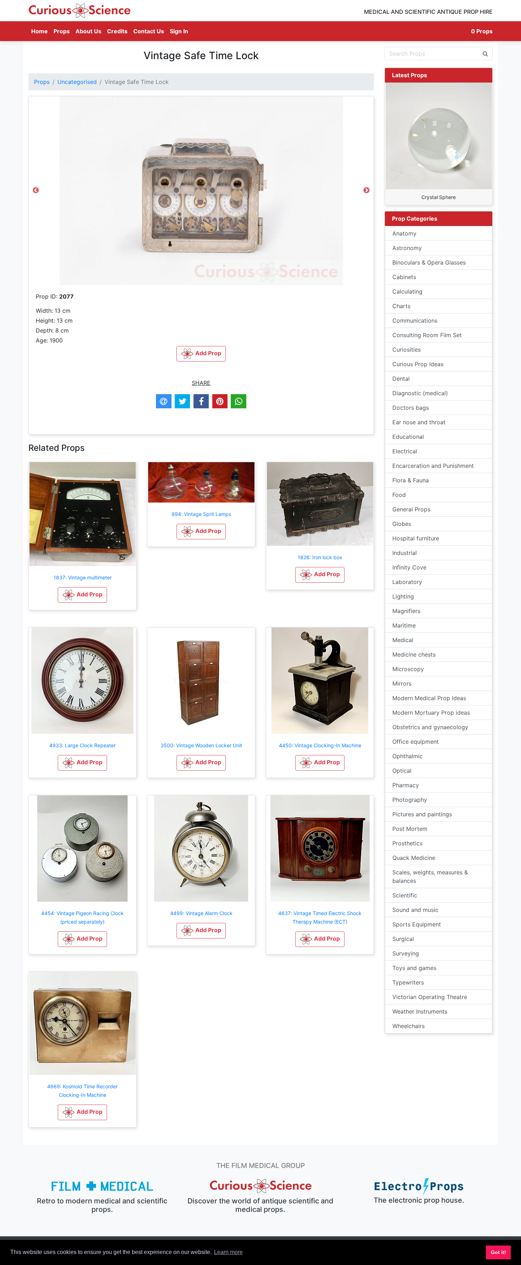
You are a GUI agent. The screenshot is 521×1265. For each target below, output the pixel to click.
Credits (117, 31)
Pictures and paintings (422, 814)
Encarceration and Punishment (433, 465)
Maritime (404, 625)
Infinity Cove (409, 567)
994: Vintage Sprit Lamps (201, 514)
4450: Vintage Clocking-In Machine (320, 745)
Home (41, 31)
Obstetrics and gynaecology (430, 727)
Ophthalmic (407, 756)
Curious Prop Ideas (417, 364)
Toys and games (414, 967)
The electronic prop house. (419, 1200)
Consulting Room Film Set (427, 335)
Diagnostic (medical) (420, 393)
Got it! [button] (498, 1252)
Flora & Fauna (410, 480)
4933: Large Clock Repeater (82, 745)
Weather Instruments (419, 1011)
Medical (402, 639)
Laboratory (407, 581)
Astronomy (407, 247)
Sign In (179, 31)
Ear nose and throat (419, 422)
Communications (414, 320)
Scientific (404, 895)
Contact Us (148, 31)
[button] (82, 595)
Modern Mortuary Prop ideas (431, 712)
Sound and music (415, 909)
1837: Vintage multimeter (83, 577)
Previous (36, 192)
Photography (409, 799)
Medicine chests (414, 654)
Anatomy (404, 233)
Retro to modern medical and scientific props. (102, 1205)
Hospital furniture (415, 538)
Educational (408, 436)
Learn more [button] (228, 1252)
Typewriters (408, 982)
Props (62, 31)
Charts (401, 306)
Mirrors (401, 683)
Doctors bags (410, 407)
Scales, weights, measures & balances (430, 876)
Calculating (407, 291)
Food (399, 494)
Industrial (404, 552)
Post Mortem (409, 828)
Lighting (403, 596)
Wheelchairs (408, 1025)
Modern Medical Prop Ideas (429, 698)
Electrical (404, 451)
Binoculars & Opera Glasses (429, 262)
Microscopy (408, 669)
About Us (88, 31)
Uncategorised (77, 81)
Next (366, 192)
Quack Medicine (413, 857)
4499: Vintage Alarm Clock (201, 913)
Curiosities (406, 349)
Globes (401, 523)
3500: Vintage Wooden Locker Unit (201, 745)
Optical (401, 770)
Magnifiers (406, 610)
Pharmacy (405, 785)
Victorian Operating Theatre (429, 996)
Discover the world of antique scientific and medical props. (260, 1205)
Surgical (403, 938)
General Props (411, 509)
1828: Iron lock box (320, 557)
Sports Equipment (416, 924)
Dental (401, 378)
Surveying (405, 953)
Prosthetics (407, 843)
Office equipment (415, 741)
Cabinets (404, 276)
